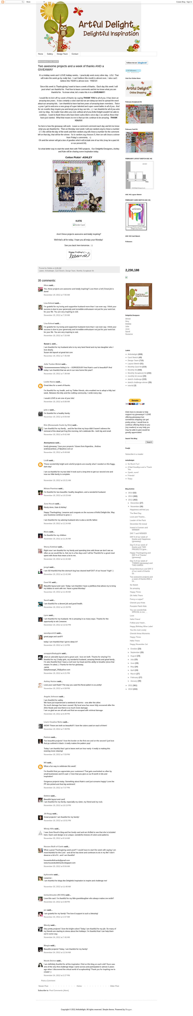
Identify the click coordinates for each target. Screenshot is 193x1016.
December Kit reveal (138, 524)
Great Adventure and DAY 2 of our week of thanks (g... (141, 571)
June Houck (49, 504)
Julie (127, 326)
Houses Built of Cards (54, 846)
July (132, 659)
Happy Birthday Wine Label (141, 626)
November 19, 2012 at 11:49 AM (57, 592)
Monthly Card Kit (135, 367)
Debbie (47, 796)
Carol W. (47, 582)
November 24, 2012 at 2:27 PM (57, 975)
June (127, 329)
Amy (127, 321)
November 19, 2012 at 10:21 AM (57, 480)
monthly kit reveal (135, 376)
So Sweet (134, 585)
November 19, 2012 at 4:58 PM (57, 688)
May (133, 667)
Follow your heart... (138, 623)
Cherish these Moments (140, 633)
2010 (130, 689)
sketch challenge (135, 379)
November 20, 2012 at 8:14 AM (57, 838)
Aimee (128, 319)
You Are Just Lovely (138, 630)
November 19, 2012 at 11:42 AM (57, 559)
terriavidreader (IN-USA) (54, 895)
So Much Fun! (133, 464)
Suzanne (129, 334)
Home (40, 54)
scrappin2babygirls (52, 653)
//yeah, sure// (133, 472)
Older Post (114, 986)
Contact (75, 54)
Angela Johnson (51, 696)
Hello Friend (135, 619)
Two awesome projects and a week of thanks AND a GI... (141, 579)
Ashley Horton (50, 681)
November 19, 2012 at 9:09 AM (57, 417)
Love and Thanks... (138, 517)
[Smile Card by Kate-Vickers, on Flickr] (78, 225)
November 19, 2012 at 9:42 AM (57, 434)
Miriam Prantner (51, 488)
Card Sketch (59, 271)
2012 (130, 500)
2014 (130, 493)
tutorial (130, 385)
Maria (46, 532)
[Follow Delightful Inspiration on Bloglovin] (136, 64)
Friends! (131, 475)
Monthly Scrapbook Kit (85, 271)
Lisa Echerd (49, 303)
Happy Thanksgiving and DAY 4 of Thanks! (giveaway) (140, 555)
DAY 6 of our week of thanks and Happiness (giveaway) (140, 539)
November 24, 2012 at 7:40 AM (57, 937)
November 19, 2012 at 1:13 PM (57, 645)
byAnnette (48, 874)
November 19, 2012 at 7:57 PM (57, 788)
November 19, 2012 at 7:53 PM (57, 754)
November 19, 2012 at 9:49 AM (57, 452)
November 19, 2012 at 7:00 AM (57, 295)
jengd (46, 567)
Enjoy (130, 479)
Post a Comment (48, 981)
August (134, 656)
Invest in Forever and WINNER (139, 528)
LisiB (46, 460)
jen (45, 910)
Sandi (46, 600)
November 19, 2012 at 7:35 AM (57, 356)
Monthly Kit (132, 370)
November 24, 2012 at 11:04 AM (57, 952)
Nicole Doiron (50, 961)
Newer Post (43, 986)
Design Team (62, 54)
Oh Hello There (136, 595)
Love (132, 616)
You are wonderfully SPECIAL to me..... (138, 611)
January (134, 681)
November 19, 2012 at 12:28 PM (57, 607)
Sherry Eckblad (50, 547)
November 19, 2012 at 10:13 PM (57, 805)
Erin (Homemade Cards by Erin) (58, 425)
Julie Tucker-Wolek (52, 364)
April (133, 670)
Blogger (128, 1009)
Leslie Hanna (50, 382)
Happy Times (135, 592)
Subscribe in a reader (134, 454)
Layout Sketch (134, 363)
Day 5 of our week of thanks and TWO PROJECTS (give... (139, 547)
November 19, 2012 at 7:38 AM (57, 374)
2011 (130, 685)
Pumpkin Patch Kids (138, 606)
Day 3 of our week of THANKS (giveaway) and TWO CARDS (141, 563)
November (135, 506)
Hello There (135, 641)
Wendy (47, 925)
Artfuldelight (49, 271)
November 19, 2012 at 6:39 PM (57, 714)
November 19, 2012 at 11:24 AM (57, 523)
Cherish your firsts (137, 603)
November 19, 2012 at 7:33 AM (57, 315)
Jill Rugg (48, 814)
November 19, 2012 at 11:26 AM (57, 539)
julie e (46, 410)
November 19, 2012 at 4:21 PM (57, 673)
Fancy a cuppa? (136, 599)
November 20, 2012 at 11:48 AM (57, 887)
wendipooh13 (50, 633)
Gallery (50, 54)
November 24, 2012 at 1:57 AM (57, 917)
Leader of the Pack (138, 520)
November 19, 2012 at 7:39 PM (57, 729)
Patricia (47, 737)
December (135, 503)
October (134, 649)
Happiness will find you (139, 510)
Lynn (46, 615)
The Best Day (135, 513)
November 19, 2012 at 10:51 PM (57, 820)
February (135, 677)
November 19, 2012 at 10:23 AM (57, 495)
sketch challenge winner (138, 382)
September (135, 652)
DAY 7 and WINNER (138, 533)
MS (45, 763)
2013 (130, 496)
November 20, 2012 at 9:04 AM (57, 866)
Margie (47, 945)
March (133, 674)
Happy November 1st (139, 644)
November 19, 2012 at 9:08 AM (57, 402)
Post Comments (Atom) (59, 990)
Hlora (46, 285)
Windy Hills (49, 829)
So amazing (135, 588)
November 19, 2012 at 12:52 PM (57, 625)
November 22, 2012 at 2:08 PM (57, 902)
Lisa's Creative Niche (53, 722)
